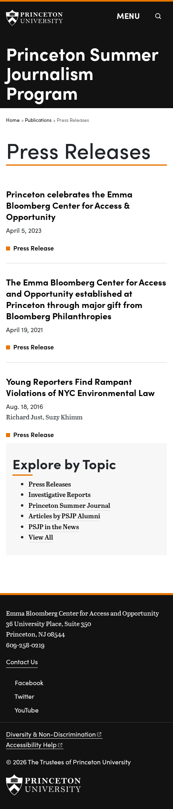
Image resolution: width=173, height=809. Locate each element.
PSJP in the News (54, 526)
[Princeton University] (38, 18)
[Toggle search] (158, 16)
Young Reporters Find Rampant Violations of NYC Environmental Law (80, 386)
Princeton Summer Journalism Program (82, 73)
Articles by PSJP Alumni (64, 515)
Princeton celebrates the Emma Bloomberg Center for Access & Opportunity (69, 204)
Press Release (33, 247)
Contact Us (22, 661)
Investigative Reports (60, 494)
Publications (38, 120)
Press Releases (50, 484)
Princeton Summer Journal (69, 505)
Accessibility (31, 744)
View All (41, 537)
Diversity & (51, 734)
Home (13, 120)
